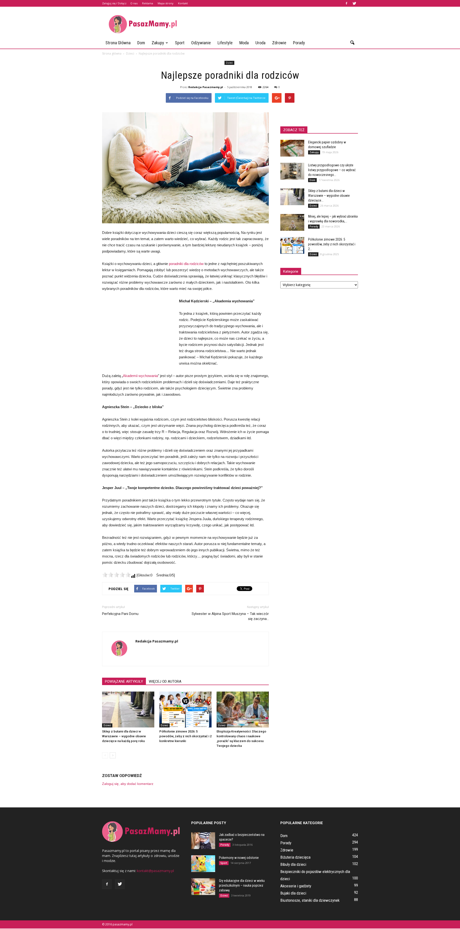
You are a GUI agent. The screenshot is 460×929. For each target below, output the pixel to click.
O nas (134, 3)
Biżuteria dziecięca (295, 857)
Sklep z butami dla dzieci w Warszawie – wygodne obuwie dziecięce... (329, 195)
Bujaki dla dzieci (293, 893)
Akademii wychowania (140, 376)
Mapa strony (165, 3)
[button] (352, 43)
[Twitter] (354, 3)
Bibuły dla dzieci (293, 864)
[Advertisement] (271, 24)
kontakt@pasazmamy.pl (155, 870)
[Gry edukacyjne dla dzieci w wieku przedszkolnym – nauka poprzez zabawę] (203, 886)
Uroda (260, 42)
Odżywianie (201, 42)
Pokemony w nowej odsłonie (239, 858)
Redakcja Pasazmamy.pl (205, 87)
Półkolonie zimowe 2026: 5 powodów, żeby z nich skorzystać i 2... (331, 244)
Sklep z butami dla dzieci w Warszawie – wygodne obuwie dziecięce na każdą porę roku (124, 736)
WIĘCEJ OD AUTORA (165, 681)
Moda (244, 42)
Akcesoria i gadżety (295, 886)
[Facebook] (346, 3)
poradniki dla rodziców (186, 264)
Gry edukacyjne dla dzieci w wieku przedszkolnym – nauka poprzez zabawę (242, 885)
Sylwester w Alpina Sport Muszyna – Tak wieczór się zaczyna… (230, 616)
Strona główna (118, 42)
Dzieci (229, 62)
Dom (141, 42)
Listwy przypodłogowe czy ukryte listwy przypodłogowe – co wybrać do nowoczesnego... (332, 170)
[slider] (116, 575)
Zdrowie (279, 42)
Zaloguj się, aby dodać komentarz (127, 784)
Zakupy (158, 42)
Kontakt (183, 3)
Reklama (147, 3)
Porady (299, 42)
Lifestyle (225, 42)
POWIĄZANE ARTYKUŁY (124, 681)
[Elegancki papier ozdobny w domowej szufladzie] (292, 148)
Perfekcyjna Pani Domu (120, 614)
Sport (179, 42)
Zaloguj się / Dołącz (114, 3)
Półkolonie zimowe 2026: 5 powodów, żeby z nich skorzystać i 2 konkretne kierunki (185, 736)
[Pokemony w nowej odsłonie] (203, 863)
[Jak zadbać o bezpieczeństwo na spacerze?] (203, 840)
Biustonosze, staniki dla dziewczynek (309, 900)
